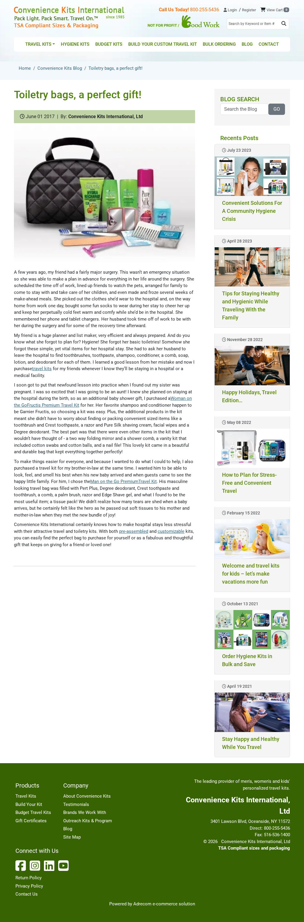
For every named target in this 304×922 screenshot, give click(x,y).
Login (232, 10)
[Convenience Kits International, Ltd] (69, 17)
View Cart (277, 10)
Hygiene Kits (75, 44)
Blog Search (239, 99)
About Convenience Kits (87, 796)
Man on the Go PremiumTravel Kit (123, 481)
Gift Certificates (31, 820)
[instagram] (36, 865)
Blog (247, 44)
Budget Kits (108, 44)
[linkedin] (50, 865)
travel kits (42, 368)
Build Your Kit (28, 804)
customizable (171, 531)
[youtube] (64, 865)
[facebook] (21, 865)
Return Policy (28, 877)
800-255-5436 (189, 9)
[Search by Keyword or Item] (284, 23)
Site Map (72, 837)
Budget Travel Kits (33, 812)
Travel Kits (25, 796)
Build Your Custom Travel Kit (162, 44)
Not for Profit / (164, 25)
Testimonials (76, 804)
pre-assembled (133, 531)
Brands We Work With (84, 812)
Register (249, 10)
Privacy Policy (29, 886)
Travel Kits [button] (38, 44)
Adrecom (142, 904)
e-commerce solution (174, 904)
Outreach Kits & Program (87, 820)
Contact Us (26, 894)
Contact (269, 44)
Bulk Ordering (219, 44)
